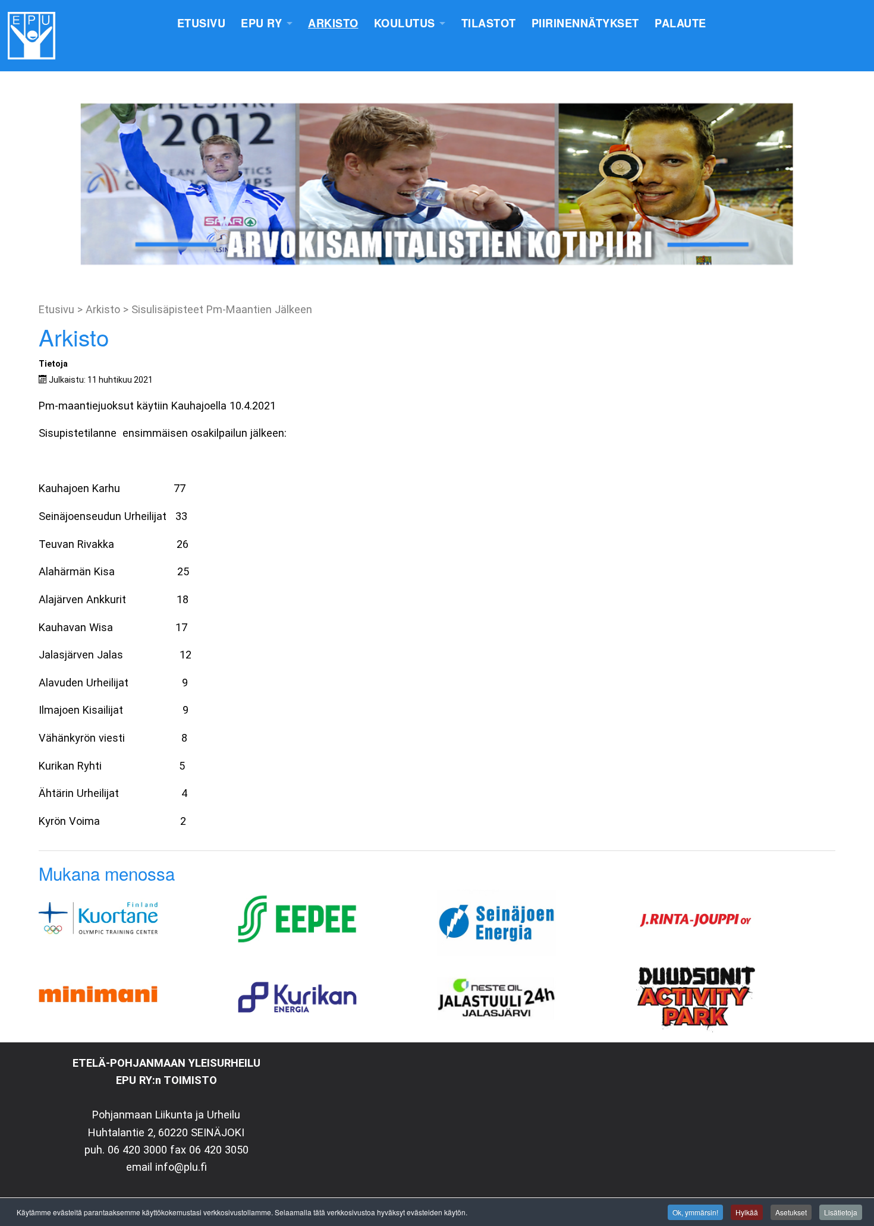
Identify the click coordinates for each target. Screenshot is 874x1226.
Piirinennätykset (585, 23)
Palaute (680, 23)
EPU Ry (261, 23)
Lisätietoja (840, 1212)
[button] (18, 184)
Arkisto (333, 23)
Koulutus (404, 23)
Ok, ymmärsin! (695, 1212)
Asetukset (791, 1212)
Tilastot (488, 23)
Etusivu (201, 23)
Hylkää (746, 1212)
